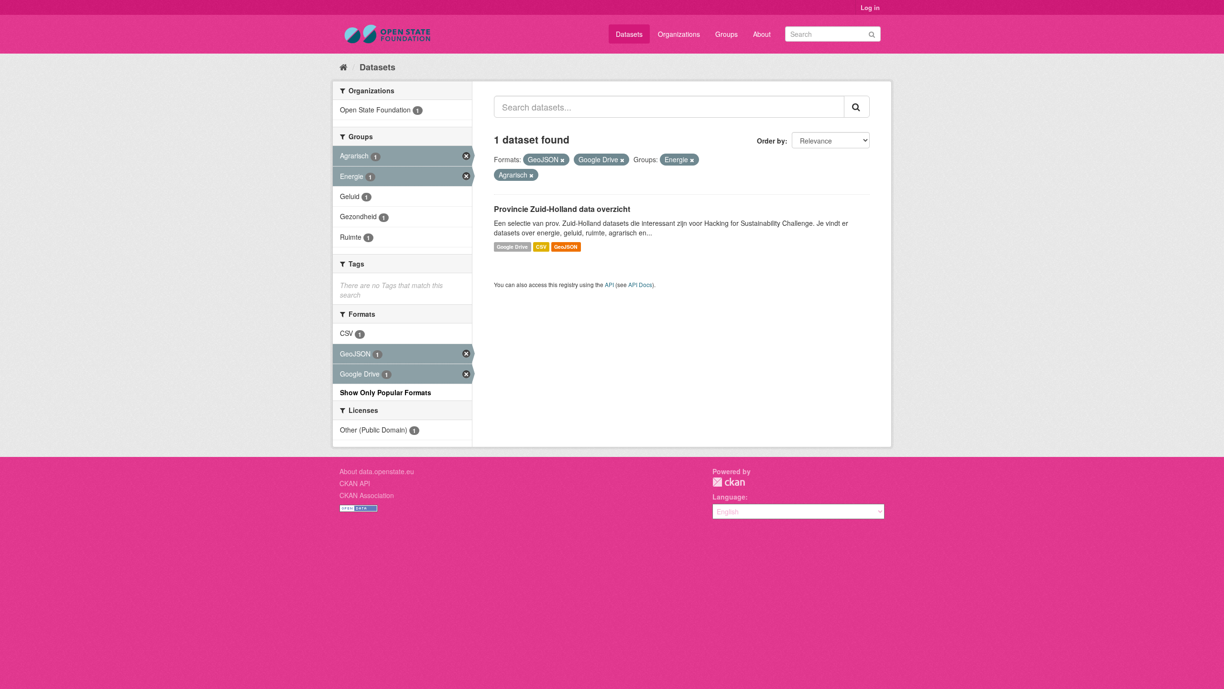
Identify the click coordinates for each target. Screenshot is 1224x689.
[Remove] (562, 160)
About (762, 34)
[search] (857, 107)
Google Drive (512, 246)
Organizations (679, 34)
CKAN (728, 482)
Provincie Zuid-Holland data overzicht (562, 208)
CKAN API (354, 483)
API (609, 284)
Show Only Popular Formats (385, 392)
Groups (726, 34)
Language (728, 496)
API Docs (640, 284)
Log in (870, 7)
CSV (541, 246)
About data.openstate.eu (376, 471)
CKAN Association (366, 495)
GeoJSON (566, 246)
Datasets (629, 34)
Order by (771, 140)
